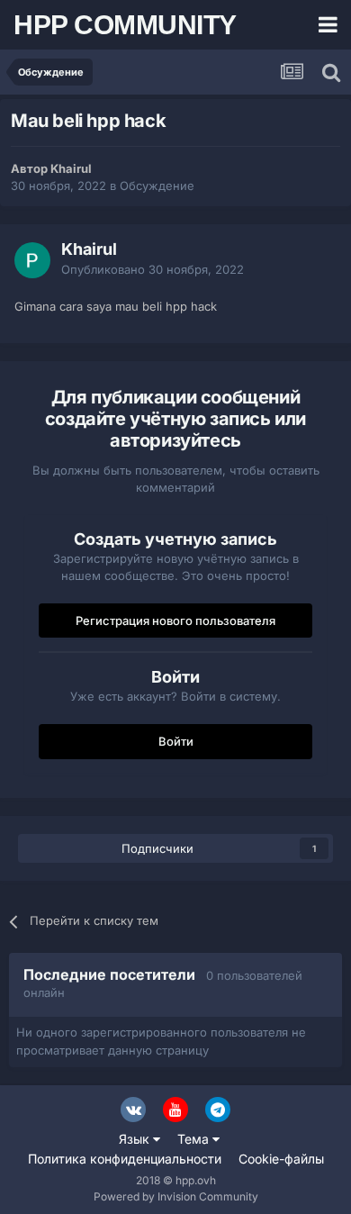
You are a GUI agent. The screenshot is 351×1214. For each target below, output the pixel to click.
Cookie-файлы (281, 1158)
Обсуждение (157, 185)
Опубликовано (152, 269)
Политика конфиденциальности (124, 1158)
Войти (176, 741)
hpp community (125, 25)
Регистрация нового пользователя (175, 620)
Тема (194, 1138)
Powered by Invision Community (176, 1196)
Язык (136, 1138)
